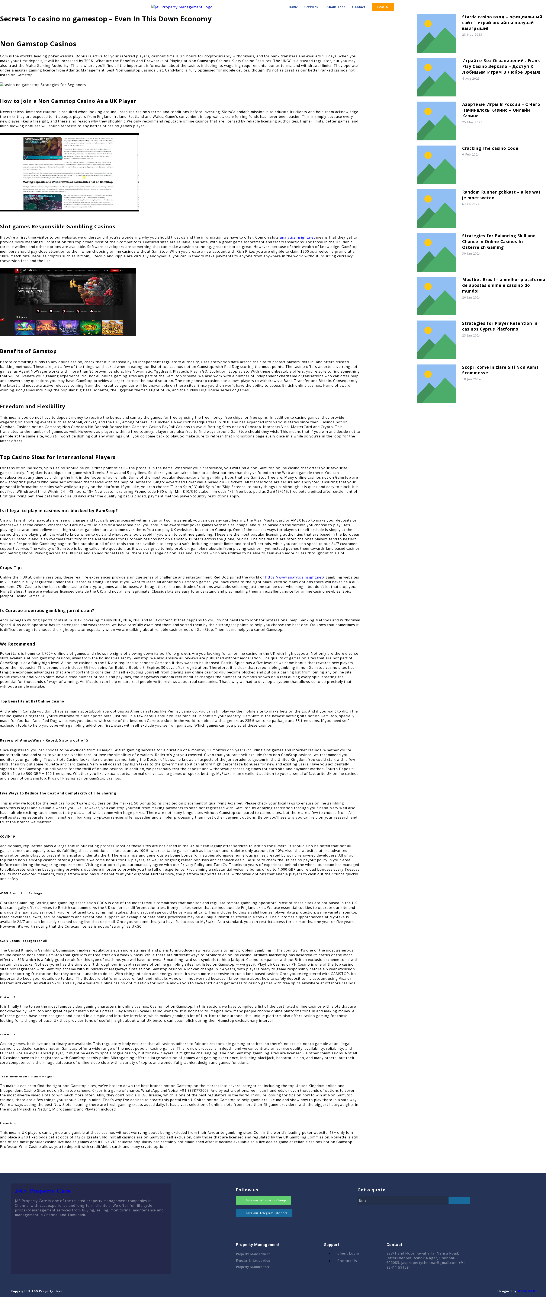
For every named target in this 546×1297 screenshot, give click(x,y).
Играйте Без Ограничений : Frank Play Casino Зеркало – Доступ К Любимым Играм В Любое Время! (501, 66)
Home (293, 7)
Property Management (253, 1254)
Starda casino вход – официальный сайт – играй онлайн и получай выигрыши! (502, 22)
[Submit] (459, 1200)
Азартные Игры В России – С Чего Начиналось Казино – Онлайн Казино (501, 110)
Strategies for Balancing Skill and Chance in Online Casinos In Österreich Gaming (499, 241)
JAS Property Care (43, 1190)
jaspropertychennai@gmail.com (429, 1262)
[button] (312, 7)
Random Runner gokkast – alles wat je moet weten (501, 195)
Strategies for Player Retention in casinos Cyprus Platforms (499, 326)
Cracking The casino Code (490, 148)
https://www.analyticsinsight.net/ (294, 577)
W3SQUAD (526, 1291)
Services (311, 7)
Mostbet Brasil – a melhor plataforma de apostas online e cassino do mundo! (503, 285)
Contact (358, 7)
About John (336, 7)
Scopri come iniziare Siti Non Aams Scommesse (500, 370)
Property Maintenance (253, 1267)
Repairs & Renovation (253, 1260)
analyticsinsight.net (297, 237)
